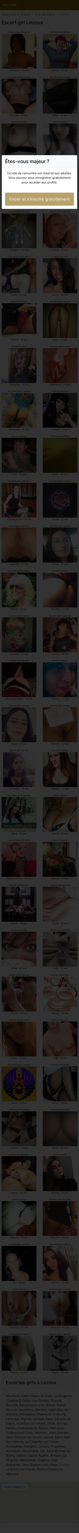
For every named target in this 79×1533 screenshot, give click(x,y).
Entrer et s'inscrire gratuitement (39, 199)
